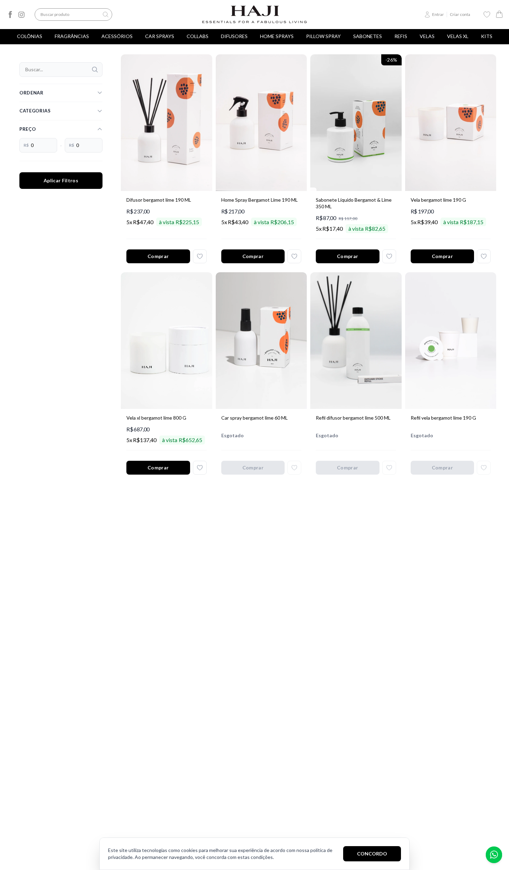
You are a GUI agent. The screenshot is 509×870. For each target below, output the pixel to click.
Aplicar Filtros (61, 180)
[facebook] (10, 14)
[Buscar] (95, 69)
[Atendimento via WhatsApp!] (494, 854)
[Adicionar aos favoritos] (200, 256)
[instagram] (21, 14)
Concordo (372, 854)
